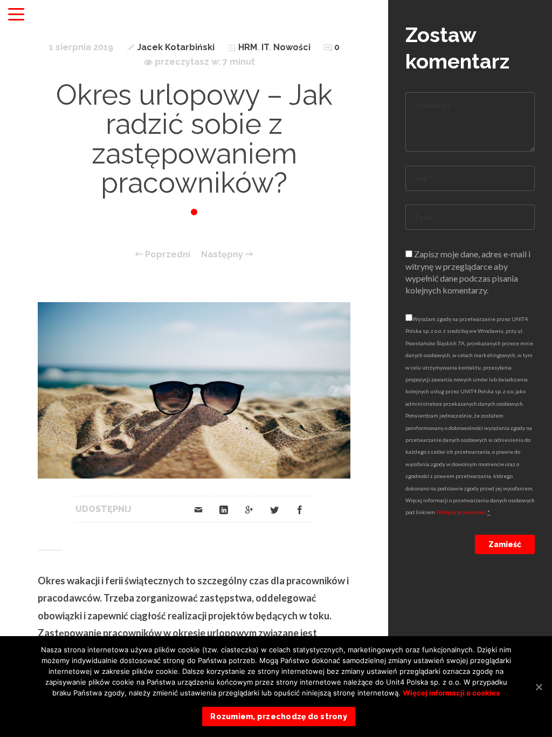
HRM (247, 47)
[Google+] (249, 509)
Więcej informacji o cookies (451, 692)
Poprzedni (166, 254)
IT (265, 47)
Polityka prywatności (461, 512)
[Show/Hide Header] (16, 15)
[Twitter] (274, 509)
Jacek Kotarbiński (176, 47)
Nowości (291, 47)
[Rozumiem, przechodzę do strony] (538, 686)
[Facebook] (300, 509)
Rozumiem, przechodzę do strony (278, 716)
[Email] (198, 509)
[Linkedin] (224, 509)
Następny (223, 254)
